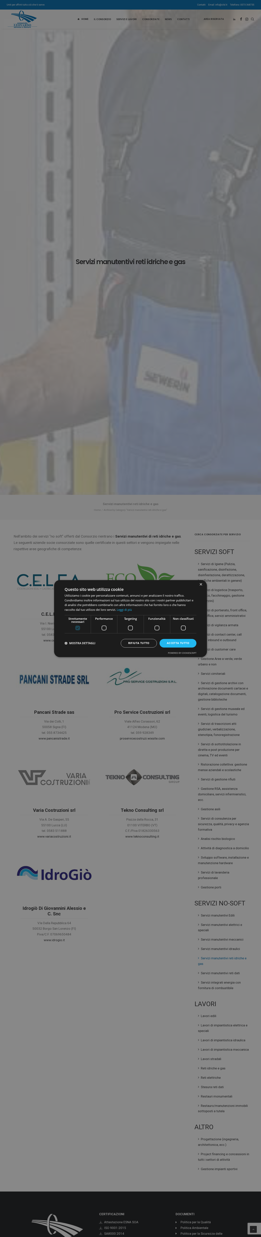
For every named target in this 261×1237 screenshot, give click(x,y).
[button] (80, 643)
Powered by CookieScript (182, 652)
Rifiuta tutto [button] (138, 643)
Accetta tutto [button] (178, 643)
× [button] (200, 584)
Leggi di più (124, 610)
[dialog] (130, 618)
